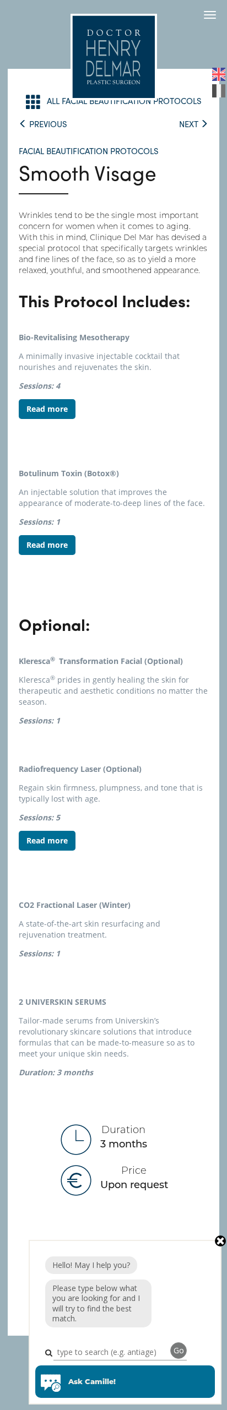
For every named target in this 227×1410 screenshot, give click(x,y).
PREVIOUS (47, 124)
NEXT (189, 124)
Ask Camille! (92, 1381)
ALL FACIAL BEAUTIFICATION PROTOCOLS (124, 101)
